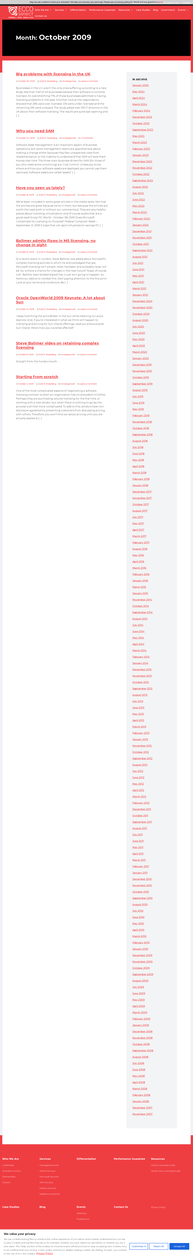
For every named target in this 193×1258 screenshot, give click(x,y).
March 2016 (139, 568)
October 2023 (140, 123)
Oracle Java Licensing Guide (165, 1171)
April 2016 (138, 561)
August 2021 (139, 256)
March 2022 (139, 212)
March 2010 (139, 936)
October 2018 (140, 428)
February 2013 (140, 733)
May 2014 (138, 637)
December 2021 (142, 231)
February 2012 (140, 803)
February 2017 (140, 542)
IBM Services (46, 1182)
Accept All (179, 1246)
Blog (155, 10)
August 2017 (139, 510)
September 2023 (142, 129)
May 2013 (138, 714)
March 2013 (139, 726)
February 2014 (141, 656)
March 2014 (139, 650)
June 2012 (138, 777)
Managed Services (49, 1165)
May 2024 (138, 91)
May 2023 (138, 136)
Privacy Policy (44, 1253)
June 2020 (138, 333)
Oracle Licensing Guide (163, 1165)
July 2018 (137, 447)
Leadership (8, 1165)
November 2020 (142, 307)
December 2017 (142, 491)
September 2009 (142, 974)
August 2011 (139, 828)
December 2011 (141, 809)
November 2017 (142, 498)
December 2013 (142, 669)
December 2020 (142, 301)
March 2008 (139, 1088)
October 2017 (140, 504)
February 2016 (140, 574)
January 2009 (140, 1025)
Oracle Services (47, 1171)
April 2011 (138, 853)
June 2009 (138, 993)
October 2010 (140, 891)
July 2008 (138, 1063)
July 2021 (137, 263)
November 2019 (142, 371)
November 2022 (142, 167)
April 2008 (138, 1082)
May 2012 (138, 783)
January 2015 (140, 593)
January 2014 (140, 663)
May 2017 (138, 523)
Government (168, 10)
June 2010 (138, 917)
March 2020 (139, 352)
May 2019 (138, 409)
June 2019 (138, 402)
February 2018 (141, 479)
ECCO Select (20, 13)
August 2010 (140, 904)
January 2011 (139, 872)
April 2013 (138, 720)
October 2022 (140, 174)
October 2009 (141, 968)
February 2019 (140, 415)
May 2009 (138, 999)
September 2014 (142, 612)
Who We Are (42, 10)
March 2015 (139, 587)
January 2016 (140, 580)
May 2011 (137, 847)
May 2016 (138, 555)
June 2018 (138, 453)
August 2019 (139, 390)
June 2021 (138, 269)
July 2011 (137, 834)
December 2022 (142, 161)
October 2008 (141, 1044)
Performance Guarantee (102, 10)
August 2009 (140, 980)
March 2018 (139, 472)
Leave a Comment (89, 81)
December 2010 (142, 879)
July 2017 (137, 517)
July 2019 (137, 396)
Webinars (82, 1213)
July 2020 (138, 326)
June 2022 (138, 199)
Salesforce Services (50, 1194)
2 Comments (87, 138)
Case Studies (143, 10)
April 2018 (138, 466)
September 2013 (142, 688)
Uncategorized (69, 81)
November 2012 (142, 745)
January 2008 (140, 1101)
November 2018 (142, 421)
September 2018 (142, 434)
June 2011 (138, 841)
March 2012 (139, 796)
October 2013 (140, 682)
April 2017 (138, 529)
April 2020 (138, 345)
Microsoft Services (49, 1176)
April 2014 (138, 644)
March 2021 (139, 288)
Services (59, 10)
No (162, 2)
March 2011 (139, 860)
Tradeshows (83, 1219)
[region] (96, 1243)
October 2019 (140, 377)
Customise (137, 1246)
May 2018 (138, 460)
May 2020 (138, 339)
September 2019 (142, 383)
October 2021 (140, 244)
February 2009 (141, 1018)
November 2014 (142, 599)
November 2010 (142, 885)
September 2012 (142, 758)
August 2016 (139, 549)
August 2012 (139, 764)
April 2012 (138, 790)
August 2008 (140, 1057)
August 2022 (140, 187)
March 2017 (139, 536)
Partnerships (9, 1176)
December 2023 (142, 117)
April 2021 (138, 282)
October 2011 (140, 815)
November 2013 (142, 676)
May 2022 (138, 206)
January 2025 (140, 85)
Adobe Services (48, 1188)
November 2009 (142, 961)
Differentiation (78, 10)
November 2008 (142, 1037)
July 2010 (137, 910)
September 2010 (142, 898)
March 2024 (139, 104)
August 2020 (140, 320)
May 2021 (138, 275)
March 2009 (139, 1012)
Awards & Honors (11, 1171)
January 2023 (140, 155)
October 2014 (140, 606)
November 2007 (142, 1114)
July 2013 (137, 701)
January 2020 (140, 358)
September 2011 (142, 822)
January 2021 (140, 294)
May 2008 (138, 1076)
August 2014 (140, 618)
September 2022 (142, 180)
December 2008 (142, 1031)
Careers (6, 1182)
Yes (158, 2)
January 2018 (140, 485)
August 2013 (139, 695)
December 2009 (142, 955)
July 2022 (138, 193)
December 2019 (142, 364)
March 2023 (139, 142)
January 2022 (140, 225)
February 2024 (141, 110)
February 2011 (140, 866)
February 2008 (141, 1095)
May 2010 (138, 923)
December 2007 (142, 1107)
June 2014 (138, 631)
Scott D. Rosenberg (48, 81)
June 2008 (138, 1069)
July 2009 (138, 987)
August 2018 (140, 441)
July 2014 (137, 625)
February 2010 (141, 942)
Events (182, 10)
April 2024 (138, 98)
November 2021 (142, 237)
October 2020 (141, 314)
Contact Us (41, 16)
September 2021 (142, 250)
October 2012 (140, 752)
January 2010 (140, 949)
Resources (124, 10)
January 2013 (140, 739)
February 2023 (141, 148)
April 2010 (138, 930)
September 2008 (142, 1050)
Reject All (158, 1246)
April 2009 (138, 1006)
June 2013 (138, 707)
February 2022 (141, 218)
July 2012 (137, 771)
